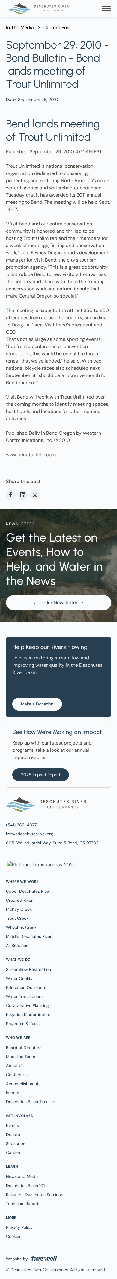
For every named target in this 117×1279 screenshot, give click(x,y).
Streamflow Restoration (28, 969)
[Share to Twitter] (35, 495)
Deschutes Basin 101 (25, 1185)
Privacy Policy (19, 1227)
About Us (15, 1065)
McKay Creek (19, 909)
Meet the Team (20, 1056)
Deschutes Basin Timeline (30, 1101)
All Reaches (17, 945)
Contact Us (17, 1074)
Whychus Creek (21, 927)
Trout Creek (17, 918)
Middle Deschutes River (29, 936)
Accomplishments (23, 1083)
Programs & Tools (23, 1023)
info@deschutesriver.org (29, 834)
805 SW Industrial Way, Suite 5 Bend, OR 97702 (52, 843)
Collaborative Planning (27, 1005)
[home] (37, 8)
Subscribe (16, 1143)
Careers (13, 1152)
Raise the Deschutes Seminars (35, 1194)
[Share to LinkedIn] (23, 495)
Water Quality (19, 978)
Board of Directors (23, 1047)
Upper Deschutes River (28, 891)
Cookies (13, 1236)
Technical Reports (23, 1203)
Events (12, 1125)
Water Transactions (25, 996)
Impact (13, 1092)
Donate (13, 1134)
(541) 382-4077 (21, 825)
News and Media (22, 1176)
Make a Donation (37, 704)
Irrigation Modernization (28, 1014)
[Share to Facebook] (11, 495)
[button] (106, 8)
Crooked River (19, 900)
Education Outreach (25, 987)
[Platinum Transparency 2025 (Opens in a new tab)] (41, 864)
